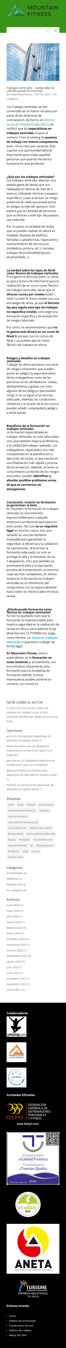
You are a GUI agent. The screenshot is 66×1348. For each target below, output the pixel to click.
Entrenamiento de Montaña (41, 833)
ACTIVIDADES (15, 873)
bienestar (44, 810)
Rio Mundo (13, 851)
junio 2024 (13, 905)
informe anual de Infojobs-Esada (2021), (30, 122)
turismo (36, 851)
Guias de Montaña (17, 845)
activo (11, 804)
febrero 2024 (14, 928)
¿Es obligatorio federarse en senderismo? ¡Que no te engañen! (29, 750)
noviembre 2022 (16, 984)
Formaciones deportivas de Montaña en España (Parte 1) (32, 775)
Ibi (31, 845)
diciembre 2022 (16, 978)
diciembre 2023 (16, 939)
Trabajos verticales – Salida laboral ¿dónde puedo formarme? (30, 89)
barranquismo (46, 804)
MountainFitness (22, 94)
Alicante (31, 804)
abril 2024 (13, 916)
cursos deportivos (17, 827)
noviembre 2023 (16, 944)
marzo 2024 (14, 922)
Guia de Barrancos (42, 839)
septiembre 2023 (17, 956)
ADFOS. (27, 675)
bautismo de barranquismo (22, 810)
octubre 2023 (15, 950)
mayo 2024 (13, 910)
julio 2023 (13, 967)
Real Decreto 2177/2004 (24, 633)
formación (24, 839)
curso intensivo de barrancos (23, 822)
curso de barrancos (18, 816)
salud (25, 851)
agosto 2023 (14, 961)
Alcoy (20, 804)
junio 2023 (13, 973)
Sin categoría (15, 890)
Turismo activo (15, 857)
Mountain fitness (45, 845)
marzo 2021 (14, 990)
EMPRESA (12, 879)
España (12, 839)
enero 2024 (13, 933)
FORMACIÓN (14, 884)
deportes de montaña (41, 827)
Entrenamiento (15, 833)
